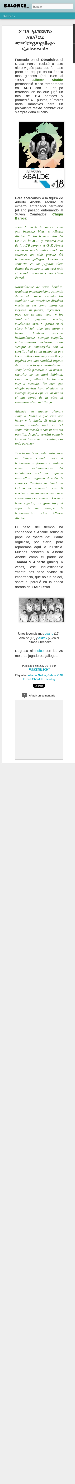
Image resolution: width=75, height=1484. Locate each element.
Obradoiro (38, 679)
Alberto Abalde (37, 675)
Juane (49, 633)
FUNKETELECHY (39, 669)
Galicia (52, 675)
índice (39, 651)
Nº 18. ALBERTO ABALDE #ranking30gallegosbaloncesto (35, 40)
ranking (50, 679)
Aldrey (42, 638)
